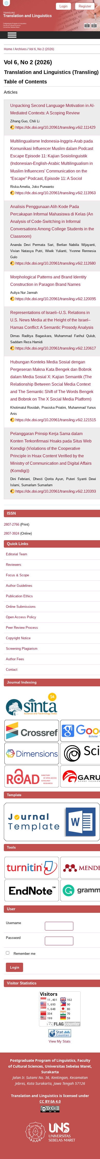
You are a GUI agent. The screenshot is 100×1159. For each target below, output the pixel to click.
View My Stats (60, 1041)
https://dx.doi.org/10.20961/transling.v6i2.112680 (55, 263)
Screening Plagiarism (21, 649)
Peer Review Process (22, 628)
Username (13, 923)
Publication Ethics (19, 596)
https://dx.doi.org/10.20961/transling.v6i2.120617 (55, 348)
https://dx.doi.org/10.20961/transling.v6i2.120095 (55, 299)
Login (63, 6)
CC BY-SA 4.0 (50, 1101)
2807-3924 (11, 533)
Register (85, 6)
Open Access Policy (21, 617)
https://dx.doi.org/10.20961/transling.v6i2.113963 (55, 193)
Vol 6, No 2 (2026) (41, 49)
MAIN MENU (12, 35)
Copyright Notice (18, 638)
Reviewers (13, 565)
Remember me (24, 953)
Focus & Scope (17, 575)
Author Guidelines (19, 586)
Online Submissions (21, 607)
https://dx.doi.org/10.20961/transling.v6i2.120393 (55, 491)
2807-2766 (11, 524)
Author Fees (15, 659)
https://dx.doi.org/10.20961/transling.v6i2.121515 (55, 420)
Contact (11, 669)
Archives (21, 49)
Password (13, 938)
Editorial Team (16, 554)
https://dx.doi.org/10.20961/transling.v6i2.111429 (55, 127)
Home (8, 49)
